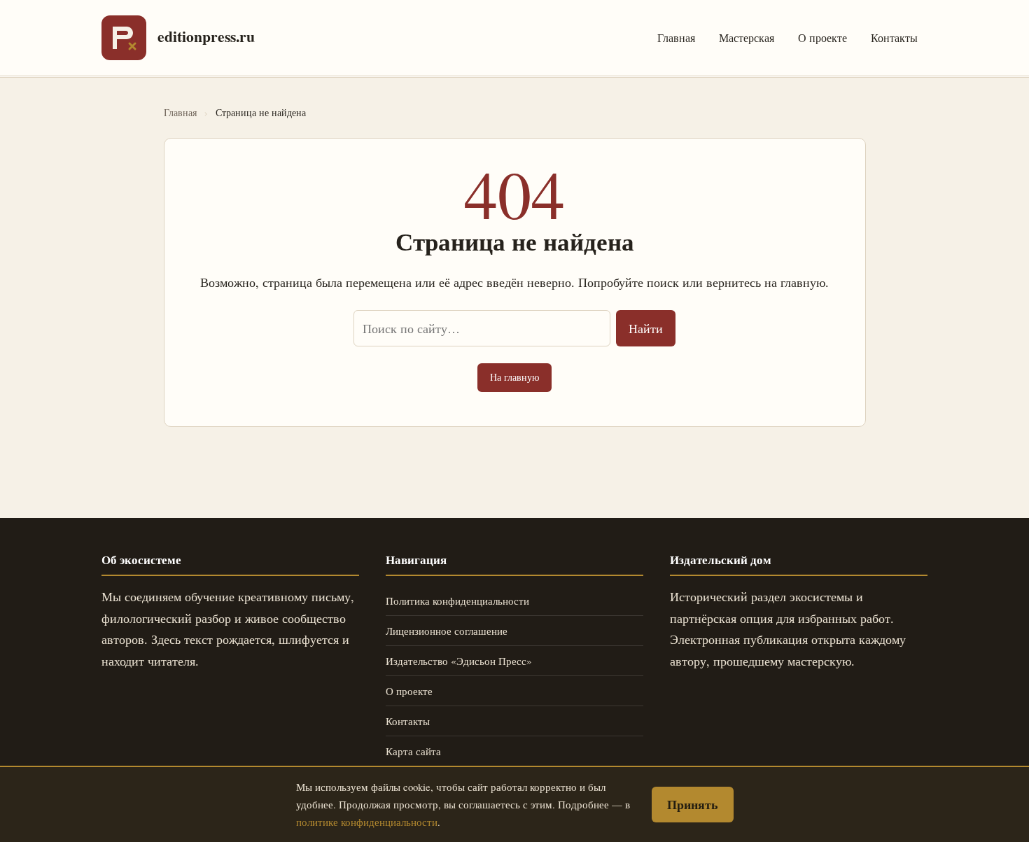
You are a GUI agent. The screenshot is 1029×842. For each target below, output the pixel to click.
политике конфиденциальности (367, 822)
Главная (676, 37)
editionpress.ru (206, 36)
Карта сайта (413, 751)
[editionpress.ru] (124, 37)
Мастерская (746, 37)
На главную (514, 377)
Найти (646, 328)
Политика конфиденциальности (457, 601)
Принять (692, 804)
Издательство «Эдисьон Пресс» (459, 661)
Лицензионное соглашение (446, 631)
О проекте (822, 37)
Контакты (894, 37)
